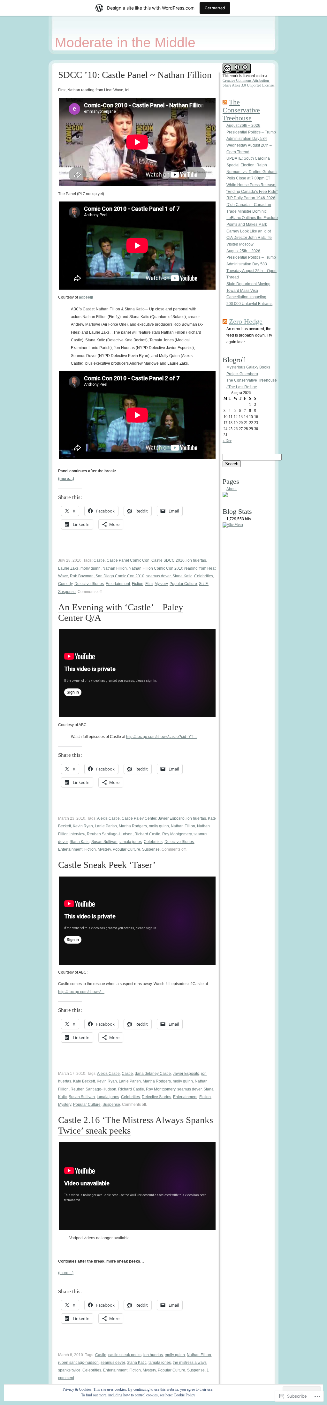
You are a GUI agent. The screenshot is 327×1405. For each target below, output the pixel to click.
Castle (99, 560)
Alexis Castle (108, 818)
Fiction (137, 583)
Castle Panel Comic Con (128, 560)
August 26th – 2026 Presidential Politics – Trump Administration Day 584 (251, 132)
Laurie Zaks (68, 568)
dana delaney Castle (153, 1073)
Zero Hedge (245, 321)
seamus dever (158, 576)
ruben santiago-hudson (78, 1362)
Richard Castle (147, 834)
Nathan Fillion (115, 568)
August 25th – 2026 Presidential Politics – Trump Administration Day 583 (251, 257)
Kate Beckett (84, 1081)
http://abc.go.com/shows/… (81, 992)
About (231, 489)
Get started (215, 7)
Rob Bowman (82, 576)
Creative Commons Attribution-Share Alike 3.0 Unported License (248, 82)
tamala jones (130, 841)
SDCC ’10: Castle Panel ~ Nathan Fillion (135, 75)
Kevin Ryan (83, 826)
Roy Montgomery (177, 834)
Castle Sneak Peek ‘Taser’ (107, 865)
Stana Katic (182, 576)
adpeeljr (86, 297)
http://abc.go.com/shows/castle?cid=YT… (161, 736)
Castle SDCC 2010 (168, 560)
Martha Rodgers (133, 826)
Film (149, 583)
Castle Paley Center (139, 818)
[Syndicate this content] (225, 102)
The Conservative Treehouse (241, 110)
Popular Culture (183, 583)
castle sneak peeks (124, 1355)
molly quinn (90, 568)
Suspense (67, 591)
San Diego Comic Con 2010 (119, 576)
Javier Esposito (171, 818)
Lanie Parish (106, 826)
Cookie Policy (184, 1395)
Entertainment (118, 583)
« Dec (227, 440)
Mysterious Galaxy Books (248, 367)
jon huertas (196, 560)
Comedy (65, 583)
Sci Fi (204, 583)
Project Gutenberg (242, 374)
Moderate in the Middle (125, 42)
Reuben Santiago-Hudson (110, 834)
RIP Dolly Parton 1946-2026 (250, 198)
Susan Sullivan (104, 841)
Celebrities (203, 576)
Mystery (161, 583)
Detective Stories (89, 583)
